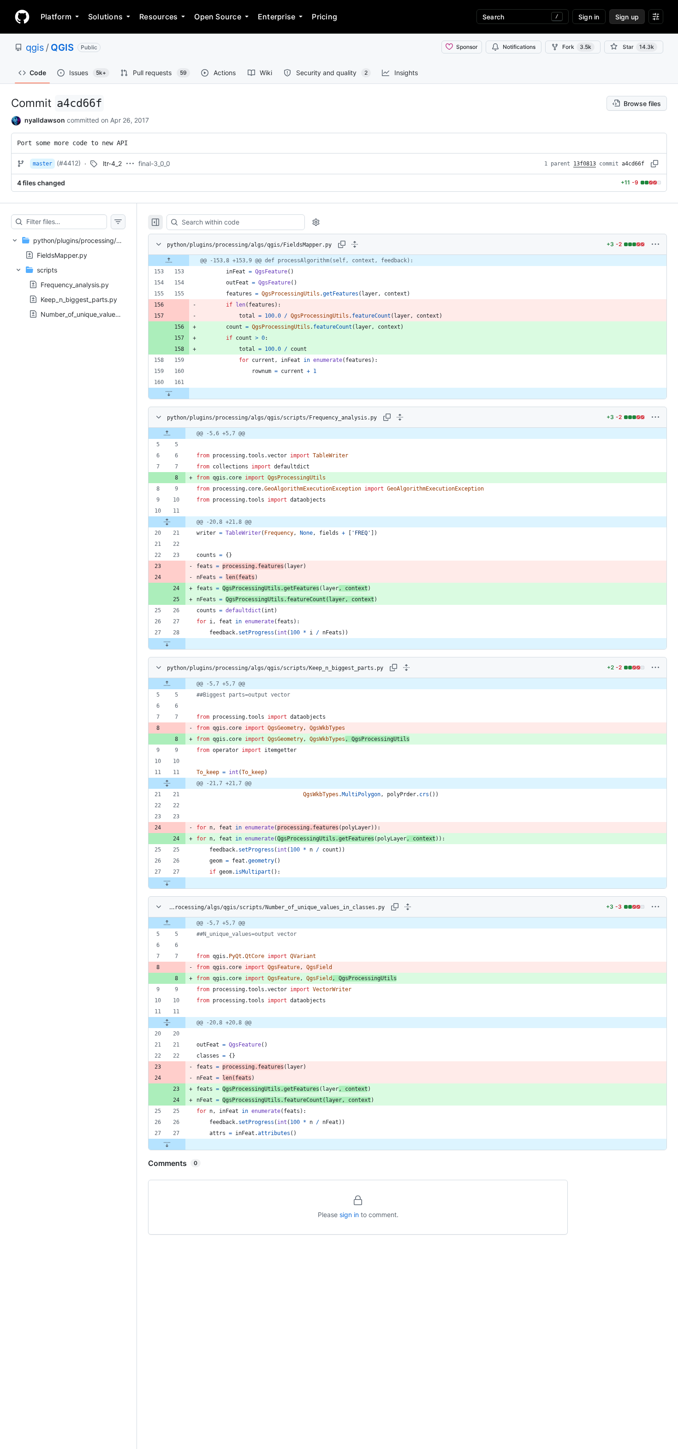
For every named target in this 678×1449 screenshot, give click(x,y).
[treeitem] (68, 277)
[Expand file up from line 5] (167, 433)
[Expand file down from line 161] (169, 393)
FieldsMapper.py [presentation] (62, 255)
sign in (349, 1214)
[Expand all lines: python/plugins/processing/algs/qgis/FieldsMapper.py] (354, 244)
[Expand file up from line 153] (169, 260)
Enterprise (276, 16)
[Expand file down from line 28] (167, 643)
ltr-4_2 (112, 163)
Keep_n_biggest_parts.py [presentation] (79, 299)
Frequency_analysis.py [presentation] (75, 285)
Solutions (105, 16)
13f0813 (584, 163)
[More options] (655, 244)
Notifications (519, 46)
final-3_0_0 (154, 163)
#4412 (68, 163)
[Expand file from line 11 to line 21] (167, 521)
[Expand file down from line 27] (167, 882)
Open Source (217, 16)
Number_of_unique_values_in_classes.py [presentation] (101, 314)
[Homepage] (22, 16)
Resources (158, 16)
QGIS (62, 47)
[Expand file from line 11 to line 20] (167, 1022)
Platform (56, 16)
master (42, 163)
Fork (576, 46)
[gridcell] (407, 260)
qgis (35, 47)
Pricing (324, 16)
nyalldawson (44, 120)
